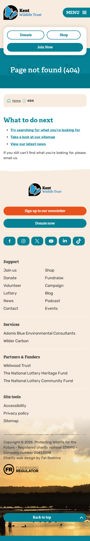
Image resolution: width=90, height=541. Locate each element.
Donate (26, 35)
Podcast (52, 300)
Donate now (45, 223)
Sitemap (11, 421)
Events (51, 308)
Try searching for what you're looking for (45, 130)
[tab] (16, 101)
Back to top (42, 517)
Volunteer (12, 285)
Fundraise (54, 278)
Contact (10, 308)
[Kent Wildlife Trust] (17, 19)
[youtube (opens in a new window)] (51, 241)
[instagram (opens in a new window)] (23, 241)
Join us (10, 270)
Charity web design (19, 458)
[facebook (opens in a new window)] (9, 241)
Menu (73, 12)
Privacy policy (16, 413)
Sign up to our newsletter (45, 211)
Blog (49, 293)
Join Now (45, 47)
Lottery (10, 293)
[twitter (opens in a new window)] (37, 241)
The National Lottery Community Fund (38, 380)
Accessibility (14, 405)
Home (16, 101)
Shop (64, 35)
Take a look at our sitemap (32, 137)
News (8, 300)
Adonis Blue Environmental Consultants (39, 333)
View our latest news (28, 144)
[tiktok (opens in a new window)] (79, 241)
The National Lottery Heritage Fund (35, 373)
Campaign (54, 285)
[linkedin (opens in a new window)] (65, 241)
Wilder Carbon (16, 341)
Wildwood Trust (17, 365)
